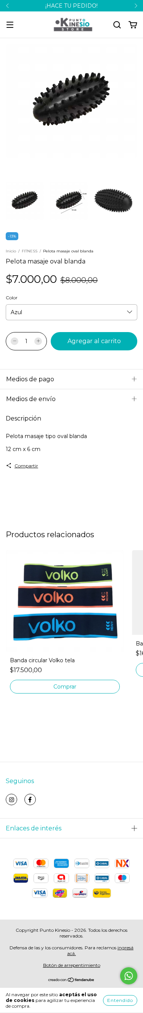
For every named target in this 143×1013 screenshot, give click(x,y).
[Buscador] (117, 25)
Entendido (120, 1000)
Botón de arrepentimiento (71, 965)
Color (12, 297)
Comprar (64, 686)
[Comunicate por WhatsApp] (128, 975)
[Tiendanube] (71, 981)
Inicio (11, 251)
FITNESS (29, 251)
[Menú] (10, 25)
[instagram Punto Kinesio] (11, 799)
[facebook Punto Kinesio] (30, 799)
